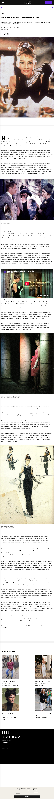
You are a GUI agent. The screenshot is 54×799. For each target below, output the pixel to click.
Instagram (3, 737)
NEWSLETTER (5, 742)
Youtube (13, 737)
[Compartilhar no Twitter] (5, 34)
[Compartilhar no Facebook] (1, 34)
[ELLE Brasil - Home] (27, 3)
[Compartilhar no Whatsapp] (8, 34)
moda (3, 13)
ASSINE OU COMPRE (48, 2)
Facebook (9, 737)
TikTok (19, 737)
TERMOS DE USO (5, 755)
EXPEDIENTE (5, 749)
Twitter (6, 737)
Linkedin (16, 737)
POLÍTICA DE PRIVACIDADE (8, 753)
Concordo (27, 796)
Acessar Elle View (46, 7)
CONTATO (4, 747)
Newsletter (6, 7)
